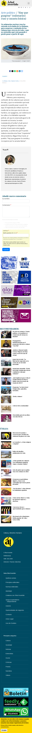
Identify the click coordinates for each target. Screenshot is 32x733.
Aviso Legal (9, 619)
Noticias (8, 649)
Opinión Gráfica (15, 81)
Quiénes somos (11, 578)
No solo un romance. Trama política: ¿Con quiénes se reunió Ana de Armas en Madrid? (21, 334)
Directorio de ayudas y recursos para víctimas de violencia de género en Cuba (21, 434)
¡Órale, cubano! (17, 396)
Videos (8, 675)
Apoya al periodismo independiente (12, 600)
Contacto (9, 614)
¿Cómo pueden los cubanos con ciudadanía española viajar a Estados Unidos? (21, 462)
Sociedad (9, 645)
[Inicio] (9, 3)
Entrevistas (9, 653)
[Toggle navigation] (28, 3)
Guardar (6, 249)
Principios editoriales (12, 582)
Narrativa (9, 671)
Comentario (6, 205)
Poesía (8, 667)
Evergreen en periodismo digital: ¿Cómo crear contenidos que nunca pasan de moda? (21, 481)
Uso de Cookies (11, 623)
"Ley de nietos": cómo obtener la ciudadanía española (22, 489)
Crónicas (9, 662)
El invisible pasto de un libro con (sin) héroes (21, 416)
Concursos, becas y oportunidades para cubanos (21, 508)
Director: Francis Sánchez (12, 562)
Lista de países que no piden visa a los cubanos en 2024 (21, 470)
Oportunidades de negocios (15, 610)
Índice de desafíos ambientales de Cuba (19, 452)
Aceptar (4, 730)
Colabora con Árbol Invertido (15, 595)
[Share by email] (17, 71)
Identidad (9, 591)
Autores (8, 606)
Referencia (7, 556)
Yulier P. (4, 76)
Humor (8, 658)
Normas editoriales (12, 587)
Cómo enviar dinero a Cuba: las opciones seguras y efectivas (21, 499)
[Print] (22, 71)
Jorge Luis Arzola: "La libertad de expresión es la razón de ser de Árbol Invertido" (21, 362)
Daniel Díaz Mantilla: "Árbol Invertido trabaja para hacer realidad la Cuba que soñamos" (21, 371)
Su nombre (5, 199)
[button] (19, 7)
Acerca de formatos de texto (10, 219)
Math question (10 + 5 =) (9, 233)
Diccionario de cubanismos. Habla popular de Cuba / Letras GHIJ (21, 518)
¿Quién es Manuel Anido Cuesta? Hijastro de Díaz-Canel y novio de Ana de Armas (20, 352)
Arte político (8, 12)
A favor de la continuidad (20, 406)
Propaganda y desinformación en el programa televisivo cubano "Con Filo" (21, 343)
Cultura (8, 640)
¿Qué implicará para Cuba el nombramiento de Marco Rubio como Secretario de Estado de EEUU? (21, 380)
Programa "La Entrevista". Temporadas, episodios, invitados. (21, 388)
